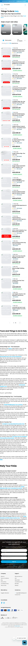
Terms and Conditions (17, 564)
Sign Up (14, 561)
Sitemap (16, 585)
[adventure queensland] (8, 618)
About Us (2, 576)
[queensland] (15, 618)
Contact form (17, 594)
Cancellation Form (18, 581)
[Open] (26, 558)
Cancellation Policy (5, 583)
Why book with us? (18, 576)
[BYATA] (2, 618)
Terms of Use (3, 585)
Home (2, 8)
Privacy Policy (3, 581)
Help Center (17, 580)
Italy (6, 8)
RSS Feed (17, 583)
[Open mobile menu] (2, 5)
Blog (2, 580)
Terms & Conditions (5, 578)
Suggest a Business (5, 592)
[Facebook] (2, 603)
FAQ (15, 578)
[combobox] (13, 558)
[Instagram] (4, 603)
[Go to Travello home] (7, 5)
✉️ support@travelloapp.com (21, 592)
